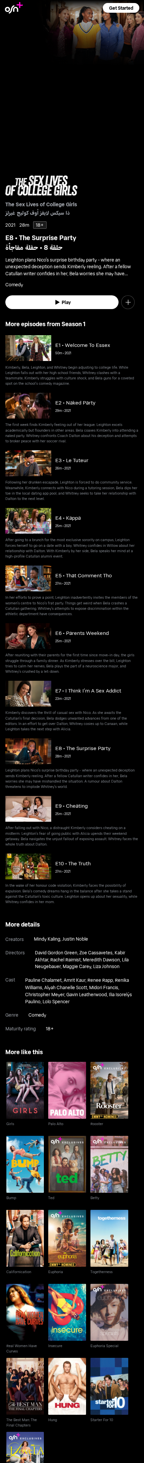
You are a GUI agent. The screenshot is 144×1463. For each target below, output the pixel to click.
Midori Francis (103, 987)
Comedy (37, 1015)
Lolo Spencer (56, 1001)
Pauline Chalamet (43, 980)
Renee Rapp (100, 980)
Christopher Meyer (44, 994)
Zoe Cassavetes (96, 952)
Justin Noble (75, 939)
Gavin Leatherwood (86, 994)
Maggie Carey (77, 966)
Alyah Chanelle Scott (65, 987)
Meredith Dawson (101, 959)
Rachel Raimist (65, 959)
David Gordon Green (56, 952)
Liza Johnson (106, 966)
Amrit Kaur (74, 980)
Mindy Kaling (47, 939)
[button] (121, 8)
